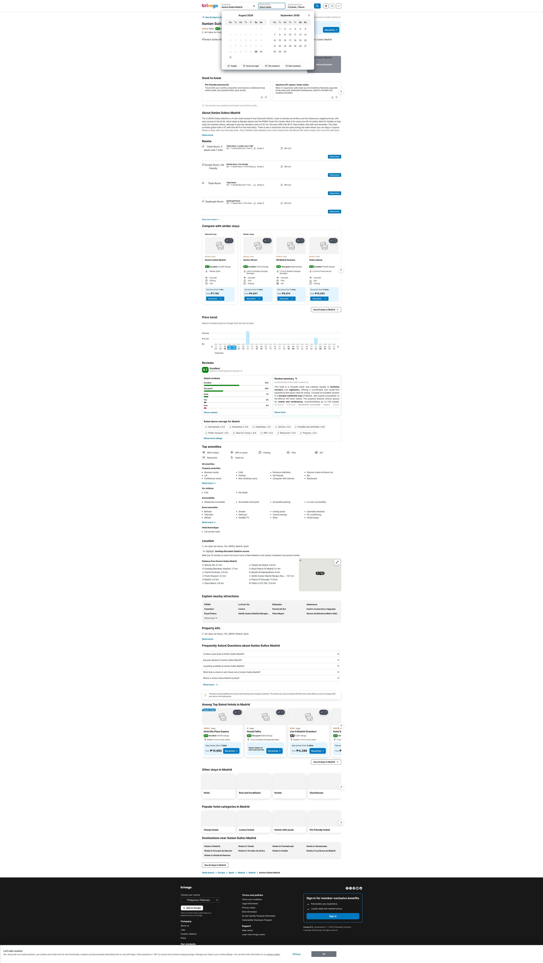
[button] (324, 46)
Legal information (250, 903)
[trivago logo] (210, 6)
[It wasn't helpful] (265, 97)
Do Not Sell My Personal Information (258, 916)
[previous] (212, 347)
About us (185, 925)
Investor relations (189, 934)
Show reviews (210, 412)
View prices (334, 157)
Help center (247, 930)
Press (183, 938)
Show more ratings (213, 438)
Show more (207, 135)
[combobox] (239, 7)
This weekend (274, 66)
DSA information (249, 912)
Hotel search (208, 872)
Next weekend (295, 66)
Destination (226, 4)
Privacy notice (248, 907)
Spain (231, 872)
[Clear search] (254, 6)
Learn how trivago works (253, 934)
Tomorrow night (252, 66)
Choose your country (190, 895)
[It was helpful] (261, 97)
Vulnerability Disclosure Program (257, 920)
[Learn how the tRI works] (241, 371)
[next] (309, 15)
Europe (221, 872)
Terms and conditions (252, 899)
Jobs (183, 930)
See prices (330, 30)
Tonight (234, 66)
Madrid (241, 872)
